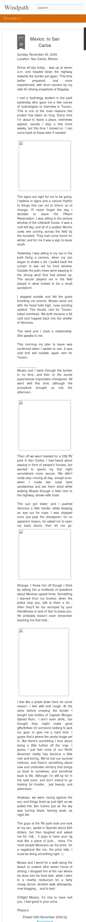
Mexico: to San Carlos (45, 41)
